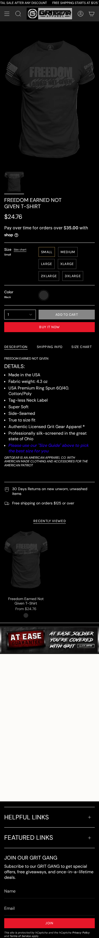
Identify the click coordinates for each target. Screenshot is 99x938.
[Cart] (91, 14)
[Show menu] (7, 14)
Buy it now (49, 327)
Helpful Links (26, 817)
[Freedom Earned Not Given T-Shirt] (26, 561)
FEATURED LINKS (28, 837)
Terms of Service (20, 936)
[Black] (25, 615)
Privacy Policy (81, 932)
